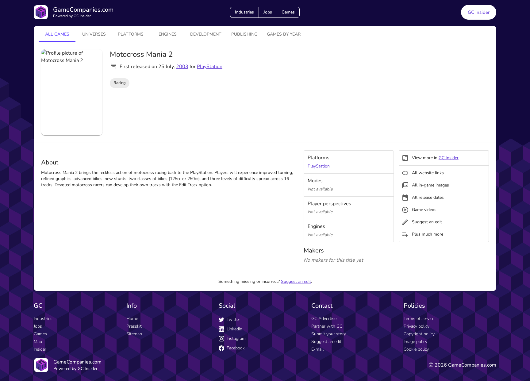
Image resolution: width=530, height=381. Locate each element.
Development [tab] (205, 34)
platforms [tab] (131, 34)
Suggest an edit (296, 281)
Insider (40, 349)
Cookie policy (416, 349)
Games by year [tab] (284, 34)
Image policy (415, 341)
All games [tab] (57, 34)
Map (38, 341)
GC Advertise (323, 318)
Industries (244, 12)
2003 (182, 66)
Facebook (236, 348)
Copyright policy (419, 334)
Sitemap (134, 334)
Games (288, 12)
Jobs (267, 12)
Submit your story (328, 334)
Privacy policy (416, 326)
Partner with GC (326, 326)
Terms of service (419, 318)
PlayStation (209, 66)
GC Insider (479, 12)
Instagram (236, 338)
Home (132, 318)
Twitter (233, 319)
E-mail (317, 349)
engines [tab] (168, 34)
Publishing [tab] (244, 34)
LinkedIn (234, 329)
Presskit (134, 326)
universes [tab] (94, 34)
